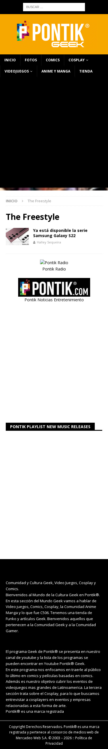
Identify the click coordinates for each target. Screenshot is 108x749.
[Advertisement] (54, 134)
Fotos (31, 60)
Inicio (10, 60)
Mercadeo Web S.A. (32, 737)
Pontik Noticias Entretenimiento (54, 299)
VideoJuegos (17, 71)
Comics (53, 60)
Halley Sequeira (49, 242)
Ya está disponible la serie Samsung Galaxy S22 (60, 233)
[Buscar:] (54, 6)
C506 (44, 612)
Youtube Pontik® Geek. (64, 663)
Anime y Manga (55, 71)
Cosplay (77, 60)
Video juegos (17, 606)
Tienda (85, 71)
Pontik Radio (54, 269)
